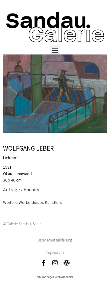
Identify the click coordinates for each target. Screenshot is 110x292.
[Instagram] (55, 263)
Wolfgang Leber (28, 148)
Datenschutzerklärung (55, 240)
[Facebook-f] (43, 263)
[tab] (32, 202)
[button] (55, 50)
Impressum (55, 252)
